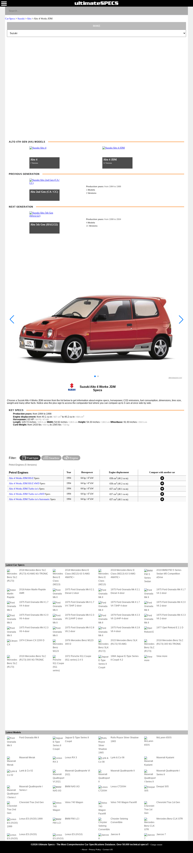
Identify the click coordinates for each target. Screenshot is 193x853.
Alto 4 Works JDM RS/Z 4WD (24, 483)
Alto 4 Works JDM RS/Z (21, 478)
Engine (73, 458)
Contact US (108, 849)
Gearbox (53, 458)
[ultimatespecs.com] (96, 3)
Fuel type (32, 458)
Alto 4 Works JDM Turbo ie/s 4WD (26, 494)
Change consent (156, 845)
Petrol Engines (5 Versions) (23, 465)
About (85, 849)
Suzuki (21, 18)
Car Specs (10, 18)
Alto (29, 18)
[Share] (183, 11)
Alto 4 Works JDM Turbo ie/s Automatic (29, 499)
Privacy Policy (95, 849)
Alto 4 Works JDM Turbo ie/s (24, 488)
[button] (95, 376)
